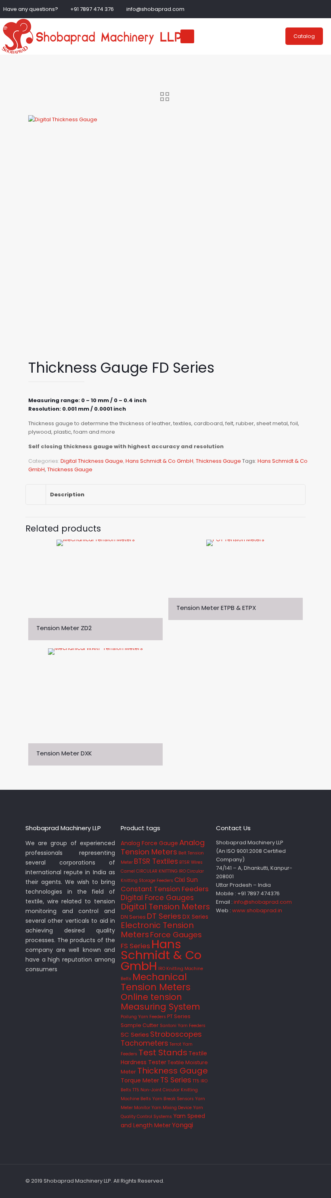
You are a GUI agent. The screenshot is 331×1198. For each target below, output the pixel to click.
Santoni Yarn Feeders (182, 1026)
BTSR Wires (191, 862)
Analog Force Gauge (149, 843)
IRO (161, 969)
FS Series (135, 946)
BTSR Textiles (156, 861)
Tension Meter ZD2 (64, 628)
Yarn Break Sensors (173, 1099)
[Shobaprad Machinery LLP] (91, 36)
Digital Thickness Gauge (92, 461)
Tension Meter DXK (64, 753)
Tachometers (144, 1043)
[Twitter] (312, 8)
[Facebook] (301, 8)
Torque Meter (140, 1080)
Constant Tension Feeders (165, 889)
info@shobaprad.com (155, 9)
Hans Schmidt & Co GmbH (159, 461)
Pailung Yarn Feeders (143, 1017)
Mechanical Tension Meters (156, 981)
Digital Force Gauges (157, 898)
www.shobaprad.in (257, 910)
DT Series (164, 916)
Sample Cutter (140, 1025)
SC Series (135, 1034)
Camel (128, 871)
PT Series (179, 1016)
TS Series (175, 1080)
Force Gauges (176, 935)
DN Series (133, 916)
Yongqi (182, 1125)
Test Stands (162, 1052)
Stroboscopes (176, 1034)
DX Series (195, 917)
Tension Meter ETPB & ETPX (216, 607)
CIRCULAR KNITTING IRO (161, 871)
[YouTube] (323, 8)
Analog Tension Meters (163, 847)
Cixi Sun (186, 879)
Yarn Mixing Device (171, 1108)
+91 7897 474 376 (92, 9)
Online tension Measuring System (160, 1001)
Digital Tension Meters (165, 906)
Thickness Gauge (218, 461)
